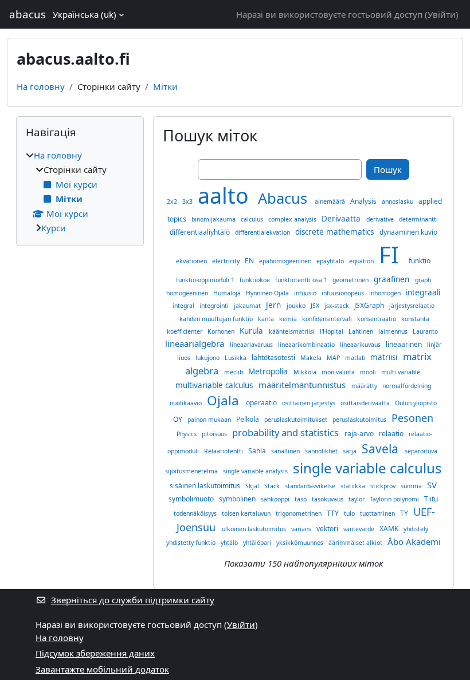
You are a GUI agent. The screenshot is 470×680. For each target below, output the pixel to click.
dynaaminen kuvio (408, 232)
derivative (380, 219)
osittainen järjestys (309, 403)
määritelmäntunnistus (303, 384)
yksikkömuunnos (300, 543)
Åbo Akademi (414, 541)
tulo (350, 513)
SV (432, 485)
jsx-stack (337, 306)
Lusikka (236, 358)
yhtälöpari (258, 543)
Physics (187, 434)
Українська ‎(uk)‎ (84, 14)
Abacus (284, 198)
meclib (234, 372)
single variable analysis (256, 471)
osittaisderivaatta (365, 403)
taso (301, 499)
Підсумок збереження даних (95, 653)
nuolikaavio (186, 403)
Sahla (258, 451)
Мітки (165, 86)
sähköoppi (276, 499)
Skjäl (253, 486)
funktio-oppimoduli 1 (206, 280)
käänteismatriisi (292, 331)
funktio (419, 261)
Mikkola (305, 372)
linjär (434, 345)
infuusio (306, 293)
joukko (297, 306)
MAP (334, 358)
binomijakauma (214, 219)
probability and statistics (286, 432)
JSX (316, 306)
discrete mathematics (335, 232)
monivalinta (339, 372)
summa (412, 486)
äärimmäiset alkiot (356, 543)
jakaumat (248, 306)
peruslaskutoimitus (360, 420)
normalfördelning (406, 386)
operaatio (262, 403)
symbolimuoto (192, 499)
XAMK (389, 528)
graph (423, 280)
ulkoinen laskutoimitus (255, 529)
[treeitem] (80, 192)
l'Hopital (332, 331)
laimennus (393, 331)
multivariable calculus (215, 385)
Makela (311, 358)
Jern (274, 305)
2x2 (173, 201)
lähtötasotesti (274, 357)
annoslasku (398, 201)
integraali (423, 292)
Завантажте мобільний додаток (102, 669)
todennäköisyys (196, 513)
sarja (350, 451)
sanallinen (286, 451)
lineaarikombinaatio (307, 345)
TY (405, 513)
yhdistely (416, 529)
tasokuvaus (328, 499)
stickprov (383, 486)
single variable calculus (367, 467)
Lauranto (425, 331)
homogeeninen (188, 293)
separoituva (421, 451)
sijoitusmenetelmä (192, 471)
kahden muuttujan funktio (216, 319)
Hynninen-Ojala (268, 293)
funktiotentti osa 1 (302, 280)
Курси (53, 228)
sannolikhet (322, 451)
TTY (333, 513)
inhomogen (385, 293)
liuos (184, 358)
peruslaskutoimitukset (296, 420)
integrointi (214, 306)
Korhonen (221, 331)
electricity (226, 261)
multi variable (400, 372)
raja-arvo (359, 433)
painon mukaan (210, 420)
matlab (356, 358)
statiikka (353, 486)
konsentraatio (377, 319)
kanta (267, 319)
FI (392, 254)
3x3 (188, 201)
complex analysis (293, 219)
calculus (253, 219)
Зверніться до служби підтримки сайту (132, 600)
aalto (226, 195)
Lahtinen (361, 331)
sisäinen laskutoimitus (206, 486)
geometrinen (351, 280)
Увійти (442, 14)
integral (184, 306)
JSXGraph (370, 305)
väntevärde (359, 529)
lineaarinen (405, 344)
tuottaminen (378, 513)
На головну (41, 86)
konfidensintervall (328, 319)
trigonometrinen (299, 513)
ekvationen (192, 261)
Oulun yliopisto (416, 403)
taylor (357, 499)
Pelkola (248, 419)
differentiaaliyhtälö (201, 232)
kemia (289, 319)
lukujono (208, 358)
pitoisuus (215, 434)
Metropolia (269, 371)
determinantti (418, 219)
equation (362, 261)
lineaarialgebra (195, 343)
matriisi (384, 357)
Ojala (224, 400)
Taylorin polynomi (395, 499)
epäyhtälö (331, 261)
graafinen (393, 279)
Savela (381, 449)
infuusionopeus (344, 293)
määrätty (365, 386)
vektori (328, 528)
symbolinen (238, 499)
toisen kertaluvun (247, 513)
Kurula (252, 331)
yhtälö (230, 543)
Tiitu (431, 499)
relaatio (392, 433)
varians (302, 529)
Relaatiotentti (224, 451)
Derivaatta (342, 219)
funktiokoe (256, 280)
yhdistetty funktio (191, 543)
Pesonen (412, 418)
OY (178, 419)
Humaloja (227, 293)
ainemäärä (331, 201)
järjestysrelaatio (411, 306)
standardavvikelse (311, 486)
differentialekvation (263, 232)
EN (250, 261)
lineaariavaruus (252, 345)
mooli (369, 372)
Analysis (364, 201)
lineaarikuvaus (361, 345)
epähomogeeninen (286, 261)
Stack (272, 486)
